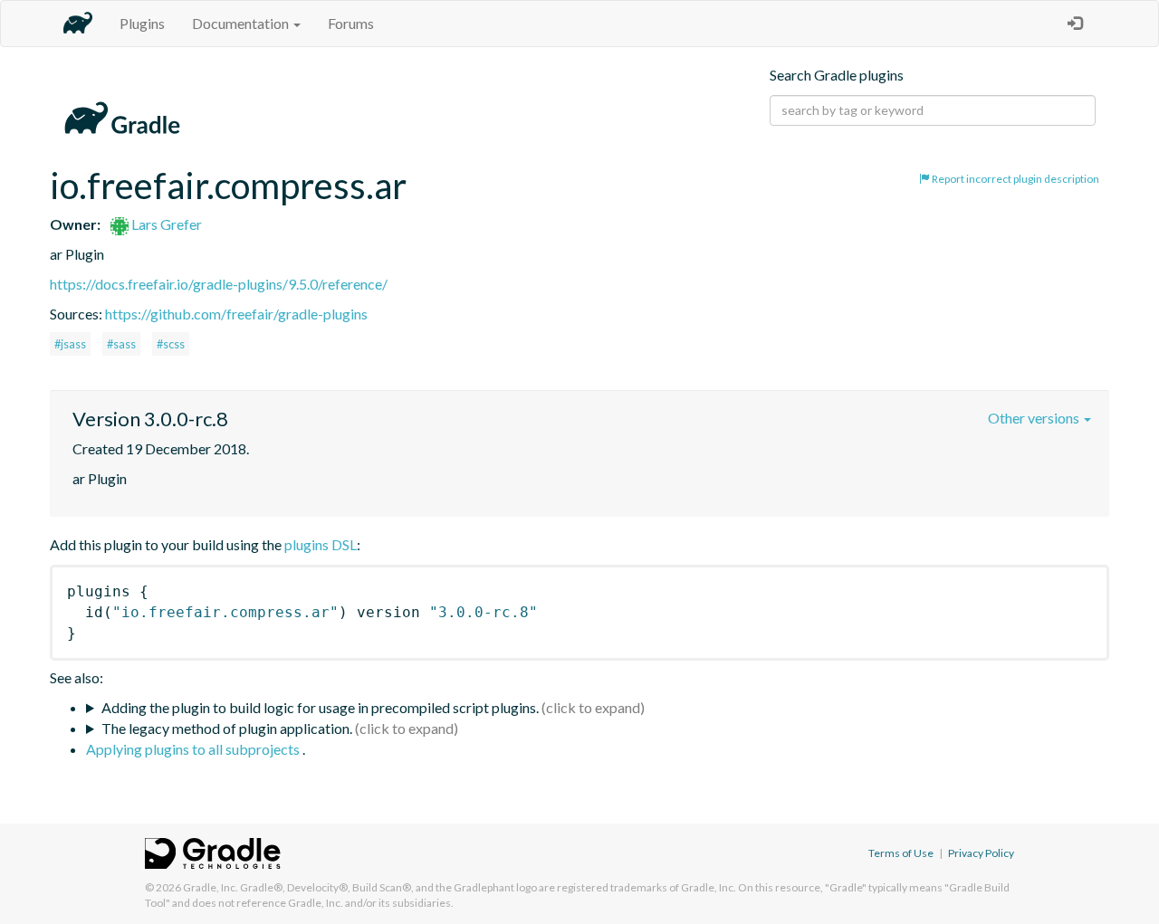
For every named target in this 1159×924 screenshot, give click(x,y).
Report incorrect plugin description (1014, 179)
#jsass (70, 344)
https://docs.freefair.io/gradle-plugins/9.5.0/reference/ (219, 283)
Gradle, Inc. (210, 887)
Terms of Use (901, 853)
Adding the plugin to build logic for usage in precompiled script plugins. (320, 707)
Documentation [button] (242, 23)
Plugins (142, 23)
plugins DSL (320, 544)
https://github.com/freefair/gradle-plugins (236, 313)
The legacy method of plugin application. (226, 728)
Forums (351, 23)
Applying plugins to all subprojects (194, 748)
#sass (121, 344)
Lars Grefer (165, 224)
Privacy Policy (981, 853)
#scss (171, 344)
